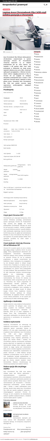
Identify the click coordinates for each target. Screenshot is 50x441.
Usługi (37, 116)
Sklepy (37, 95)
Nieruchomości (39, 80)
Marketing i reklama (41, 72)
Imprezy (37, 69)
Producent (7, 98)
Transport (38, 103)
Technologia (6, 9)
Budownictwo (39, 56)
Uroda (37, 113)
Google (20, 223)
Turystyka (38, 106)
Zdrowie (37, 121)
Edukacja (37, 62)
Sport (37, 98)
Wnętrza (37, 119)
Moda (37, 75)
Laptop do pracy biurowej (20, 402)
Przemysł (37, 90)
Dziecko (37, 59)
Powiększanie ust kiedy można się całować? (9, 431)
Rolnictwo (38, 93)
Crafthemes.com (34, 439)
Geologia (37, 64)
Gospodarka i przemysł (15, 4)
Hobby (37, 67)
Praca (37, 85)
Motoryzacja (38, 77)
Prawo (37, 87)
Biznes (37, 54)
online (5, 252)
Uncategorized (39, 111)
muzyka (15, 74)
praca (8, 250)
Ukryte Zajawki (39, 108)
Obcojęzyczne (39, 82)
